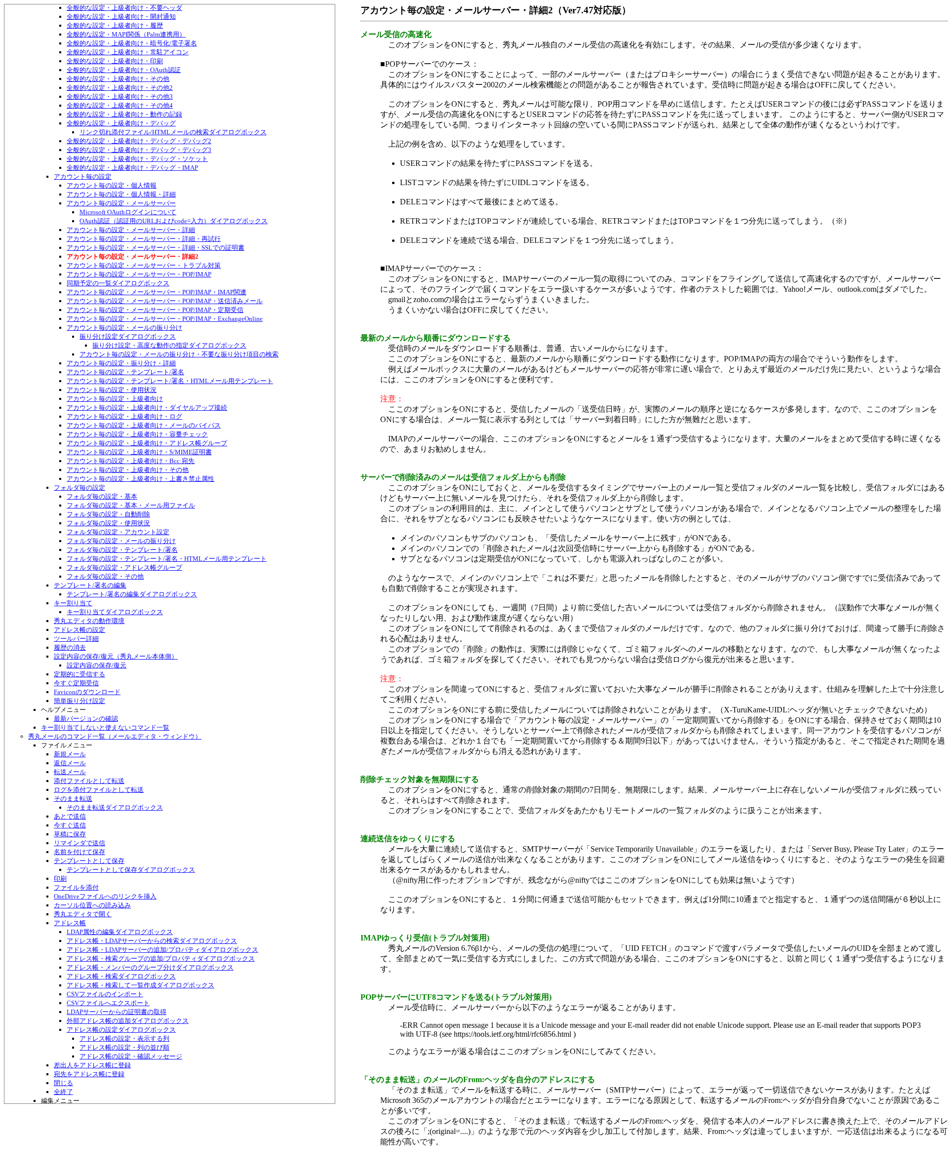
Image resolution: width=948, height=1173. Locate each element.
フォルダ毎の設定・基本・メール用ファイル (131, 505)
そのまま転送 (73, 798)
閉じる (63, 1083)
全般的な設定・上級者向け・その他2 (120, 87)
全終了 (63, 1091)
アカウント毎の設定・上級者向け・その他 (128, 469)
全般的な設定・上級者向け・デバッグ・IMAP (132, 167)
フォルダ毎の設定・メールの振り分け (121, 541)
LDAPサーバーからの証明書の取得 (116, 1012)
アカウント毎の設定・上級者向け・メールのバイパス (144, 425)
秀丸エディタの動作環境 (89, 621)
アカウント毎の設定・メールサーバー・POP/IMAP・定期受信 (155, 309)
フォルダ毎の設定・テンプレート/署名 (122, 549)
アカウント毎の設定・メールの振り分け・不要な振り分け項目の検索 (178, 354)
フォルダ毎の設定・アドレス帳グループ (124, 567)
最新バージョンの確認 (86, 718)
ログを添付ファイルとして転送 (99, 789)
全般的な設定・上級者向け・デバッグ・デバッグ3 (139, 150)
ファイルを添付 (76, 887)
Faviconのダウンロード (87, 692)
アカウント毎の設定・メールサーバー (121, 203)
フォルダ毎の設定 (79, 487)
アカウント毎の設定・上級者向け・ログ (124, 416)
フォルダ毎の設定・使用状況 (108, 523)
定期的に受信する (79, 674)
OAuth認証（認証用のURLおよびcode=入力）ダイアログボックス (173, 221)
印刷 (60, 878)
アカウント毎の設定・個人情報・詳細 (121, 194)
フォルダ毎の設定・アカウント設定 (118, 532)
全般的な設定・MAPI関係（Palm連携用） (126, 34)
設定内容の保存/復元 (96, 665)
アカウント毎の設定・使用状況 (112, 389)
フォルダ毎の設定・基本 (102, 496)
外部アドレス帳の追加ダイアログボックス (128, 1020)
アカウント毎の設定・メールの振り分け (124, 327)
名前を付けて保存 (79, 852)
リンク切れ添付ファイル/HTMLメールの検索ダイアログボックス (173, 132)
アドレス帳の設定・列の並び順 (124, 1047)
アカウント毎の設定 (83, 176)
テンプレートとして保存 (89, 860)
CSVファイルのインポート (105, 994)
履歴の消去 (70, 647)
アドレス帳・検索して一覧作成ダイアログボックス (140, 985)
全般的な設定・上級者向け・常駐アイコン (128, 52)
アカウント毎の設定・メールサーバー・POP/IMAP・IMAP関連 (156, 292)
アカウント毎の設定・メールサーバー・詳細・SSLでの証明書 (155, 247)
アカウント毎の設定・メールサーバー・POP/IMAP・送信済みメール (165, 301)
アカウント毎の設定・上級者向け (115, 398)
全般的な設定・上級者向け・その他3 (120, 96)
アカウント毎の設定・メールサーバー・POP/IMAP (139, 274)
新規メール (70, 754)
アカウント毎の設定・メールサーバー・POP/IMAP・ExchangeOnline (165, 318)
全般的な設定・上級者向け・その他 (118, 78)
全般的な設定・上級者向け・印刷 (115, 61)
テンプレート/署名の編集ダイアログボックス (132, 594)
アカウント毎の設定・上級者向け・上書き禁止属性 (140, 478)
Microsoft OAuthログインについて (127, 212)
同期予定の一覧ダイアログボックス (118, 283)
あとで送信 (70, 816)
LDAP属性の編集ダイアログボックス (120, 932)
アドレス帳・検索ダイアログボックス (121, 976)
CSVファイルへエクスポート (108, 1003)
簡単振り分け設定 (79, 700)
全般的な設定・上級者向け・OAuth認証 (124, 70)
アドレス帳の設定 (79, 629)
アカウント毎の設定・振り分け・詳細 (121, 363)
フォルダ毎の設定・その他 (105, 576)
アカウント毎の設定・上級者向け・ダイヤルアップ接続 (147, 407)
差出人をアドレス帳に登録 (92, 1065)
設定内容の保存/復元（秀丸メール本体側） (116, 656)
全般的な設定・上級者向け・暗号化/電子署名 (132, 43)
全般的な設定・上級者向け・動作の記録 (124, 114)
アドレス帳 (70, 923)
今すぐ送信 (70, 825)
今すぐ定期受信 (76, 683)
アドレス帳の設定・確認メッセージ (130, 1056)
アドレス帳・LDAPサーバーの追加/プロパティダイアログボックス (162, 949)
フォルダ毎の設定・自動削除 (108, 514)
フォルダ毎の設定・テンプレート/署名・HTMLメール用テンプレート (167, 558)
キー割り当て (73, 603)
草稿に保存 (70, 834)
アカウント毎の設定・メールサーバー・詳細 (131, 230)
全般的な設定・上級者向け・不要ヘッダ (124, 7)
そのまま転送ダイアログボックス (115, 807)
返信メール (70, 763)
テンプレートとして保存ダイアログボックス (131, 869)
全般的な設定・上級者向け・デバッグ (121, 123)
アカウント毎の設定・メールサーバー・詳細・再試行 (144, 238)
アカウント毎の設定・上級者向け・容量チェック (137, 434)
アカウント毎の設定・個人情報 (112, 185)
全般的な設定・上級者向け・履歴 (115, 25)
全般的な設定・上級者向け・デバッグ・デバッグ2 (139, 141)
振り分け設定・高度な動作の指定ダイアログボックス (169, 345)
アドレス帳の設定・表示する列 (124, 1038)
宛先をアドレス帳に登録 (89, 1074)
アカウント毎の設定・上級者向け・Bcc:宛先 (131, 461)
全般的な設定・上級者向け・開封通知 (121, 16)
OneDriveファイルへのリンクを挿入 (105, 896)
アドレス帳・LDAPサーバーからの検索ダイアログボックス (152, 940)
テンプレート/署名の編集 (90, 585)
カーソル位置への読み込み (92, 905)
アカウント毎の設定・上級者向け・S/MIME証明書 (139, 452)
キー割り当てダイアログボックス (115, 612)
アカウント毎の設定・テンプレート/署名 (125, 372)
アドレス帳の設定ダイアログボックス (121, 1029)
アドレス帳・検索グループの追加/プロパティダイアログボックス (161, 958)
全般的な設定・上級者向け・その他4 (120, 105)
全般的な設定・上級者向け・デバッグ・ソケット (137, 158)
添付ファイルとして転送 (89, 780)
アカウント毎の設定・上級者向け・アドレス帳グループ (147, 443)
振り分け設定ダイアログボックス (127, 336)
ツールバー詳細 (76, 638)
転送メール (70, 772)
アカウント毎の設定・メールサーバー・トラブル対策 (144, 265)
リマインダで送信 (79, 843)
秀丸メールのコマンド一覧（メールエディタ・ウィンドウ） (114, 736)
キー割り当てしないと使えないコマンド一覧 (105, 727)
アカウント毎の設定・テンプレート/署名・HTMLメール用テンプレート (170, 381)
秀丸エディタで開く (83, 914)
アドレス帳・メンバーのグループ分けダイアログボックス (150, 967)
